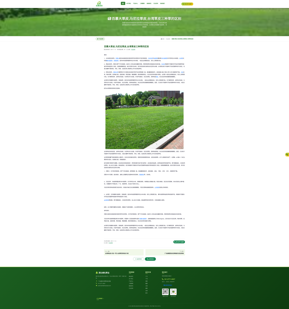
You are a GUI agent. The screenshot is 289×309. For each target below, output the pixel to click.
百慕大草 (115, 72)
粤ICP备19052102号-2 (155, 306)
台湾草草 (106, 200)
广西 (146, 278)
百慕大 (117, 58)
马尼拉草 (150, 58)
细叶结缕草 (109, 60)
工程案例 (142, 3)
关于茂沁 (128, 3)
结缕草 (156, 58)
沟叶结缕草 (164, 58)
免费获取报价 (168, 285)
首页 (123, 3)
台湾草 (181, 58)
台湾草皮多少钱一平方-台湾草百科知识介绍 (116, 253)
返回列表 (139, 259)
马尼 (182, 72)
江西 (146, 286)
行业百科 (156, 3)
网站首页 (131, 276)
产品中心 (135, 3)
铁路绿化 (141, 174)
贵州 (146, 293)
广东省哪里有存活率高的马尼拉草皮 (174, 253)
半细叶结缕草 (142, 218)
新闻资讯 (149, 3)
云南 (146, 290)
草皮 (157, 77)
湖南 (146, 288)
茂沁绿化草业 (104, 272)
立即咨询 (151, 259)
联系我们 (162, 3)
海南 (146, 281)
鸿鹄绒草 (116, 60)
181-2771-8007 (188, 4)
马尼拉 (163, 64)
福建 (146, 283)
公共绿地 (157, 187)
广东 (146, 276)
